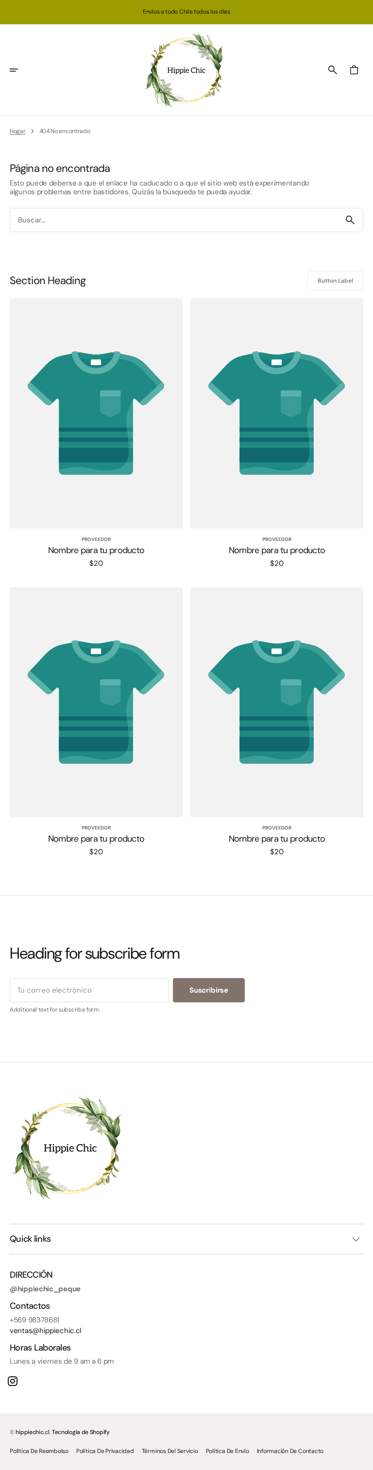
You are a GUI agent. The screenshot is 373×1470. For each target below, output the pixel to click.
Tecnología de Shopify (81, 1432)
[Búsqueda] (350, 220)
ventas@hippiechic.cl (45, 1330)
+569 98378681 (34, 1320)
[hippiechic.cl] (186, 70)
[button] (20, 70)
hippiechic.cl (32, 1432)
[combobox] (174, 220)
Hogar (18, 131)
